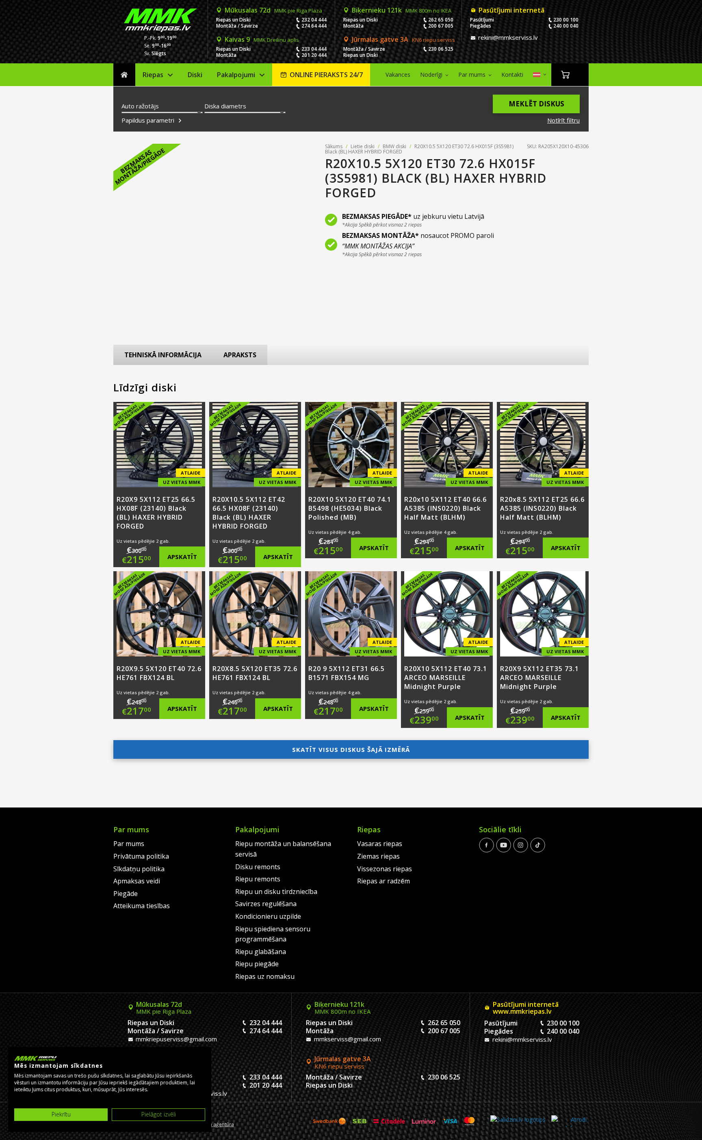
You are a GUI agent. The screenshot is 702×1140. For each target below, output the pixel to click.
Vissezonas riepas (384, 868)
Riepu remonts (257, 878)
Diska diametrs (225, 106)
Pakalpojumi (236, 74)
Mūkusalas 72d (273, 10)
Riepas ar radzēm (383, 881)
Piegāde (125, 893)
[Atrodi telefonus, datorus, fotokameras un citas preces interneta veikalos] (569, 1121)
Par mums (471, 74)
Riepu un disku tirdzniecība (276, 891)
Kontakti (512, 74)
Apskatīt (182, 557)
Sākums (124, 74)
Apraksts (239, 354)
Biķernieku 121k (401, 10)
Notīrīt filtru (563, 120)
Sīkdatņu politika (139, 868)
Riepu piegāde (257, 963)
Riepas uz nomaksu (265, 976)
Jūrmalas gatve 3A (403, 39)
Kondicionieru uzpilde (268, 916)
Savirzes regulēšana (266, 903)
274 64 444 (314, 25)
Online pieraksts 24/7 (326, 74)
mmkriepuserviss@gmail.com (175, 1039)
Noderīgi (431, 74)
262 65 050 (440, 19)
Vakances (398, 74)
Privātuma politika (141, 856)
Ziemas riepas (378, 856)
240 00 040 (565, 25)
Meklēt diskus (536, 103)
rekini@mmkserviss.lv (507, 37)
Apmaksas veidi (136, 881)
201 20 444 (314, 55)
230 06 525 (440, 48)
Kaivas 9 (262, 39)
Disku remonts (257, 866)
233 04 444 (314, 48)
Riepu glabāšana (260, 951)
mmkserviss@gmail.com (346, 1039)
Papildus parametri (148, 120)
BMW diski (394, 146)
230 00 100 (565, 19)
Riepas (153, 74)
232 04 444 (314, 19)
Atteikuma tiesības (141, 905)
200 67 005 (440, 25)
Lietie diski (363, 146)
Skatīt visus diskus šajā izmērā (351, 749)
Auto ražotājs (140, 106)
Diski (195, 74)
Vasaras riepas (379, 843)
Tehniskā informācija (163, 354)
